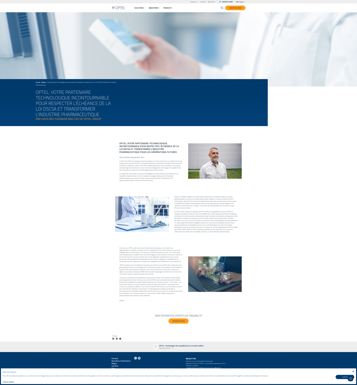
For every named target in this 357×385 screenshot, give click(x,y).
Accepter (345, 377)
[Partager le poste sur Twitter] (120, 339)
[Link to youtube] (139, 358)
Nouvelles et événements (121, 361)
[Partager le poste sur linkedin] (116, 339)
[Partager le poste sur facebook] (113, 339)
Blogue (43, 82)
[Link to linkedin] (135, 358)
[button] (353, 371)
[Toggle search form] (222, 7)
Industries (153, 7)
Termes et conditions (8, 382)
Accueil (38, 82)
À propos (193, 2)
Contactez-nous (235, 8)
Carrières (203, 2)
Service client (227, 2)
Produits (168, 7)
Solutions (139, 7)
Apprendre (211, 2)
